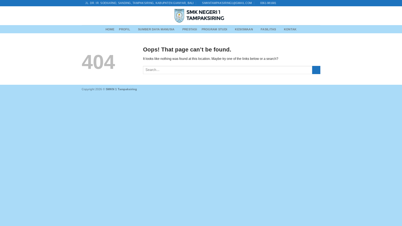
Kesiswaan (244, 29)
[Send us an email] (310, 3)
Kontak (290, 29)
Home (110, 29)
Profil (124, 29)
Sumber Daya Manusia (156, 29)
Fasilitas (268, 29)
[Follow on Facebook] (302, 3)
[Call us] (314, 3)
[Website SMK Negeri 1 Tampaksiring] (201, 16)
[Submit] (316, 70)
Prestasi (189, 29)
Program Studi (214, 29)
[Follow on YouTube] (318, 3)
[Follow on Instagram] (306, 3)
